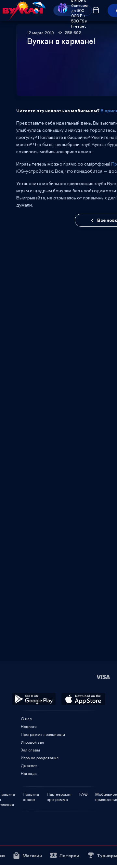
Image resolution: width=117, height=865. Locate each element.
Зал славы (30, 749)
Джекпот (29, 765)
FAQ (83, 794)
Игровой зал (32, 742)
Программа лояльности (43, 734)
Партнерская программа (59, 794)
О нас (26, 718)
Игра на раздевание (40, 757)
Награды (29, 773)
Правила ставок (31, 794)
